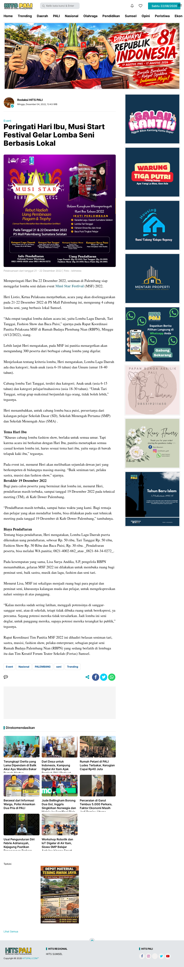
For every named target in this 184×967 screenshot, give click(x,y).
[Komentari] (6, 677)
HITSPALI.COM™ (30, 958)
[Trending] (140, 5)
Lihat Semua (11, 931)
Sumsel (131, 16)
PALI (56, 16)
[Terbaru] (132, 5)
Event (7, 120)
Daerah (42, 16)
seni (58, 666)
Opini (146, 16)
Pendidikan (111, 16)
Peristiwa (162, 16)
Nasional (71, 16)
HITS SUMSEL (54, 953)
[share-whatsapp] (111, 677)
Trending (25, 16)
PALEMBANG (43, 666)
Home (8, 16)
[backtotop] (92, 941)
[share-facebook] (95, 677)
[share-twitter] (103, 677)
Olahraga (90, 16)
